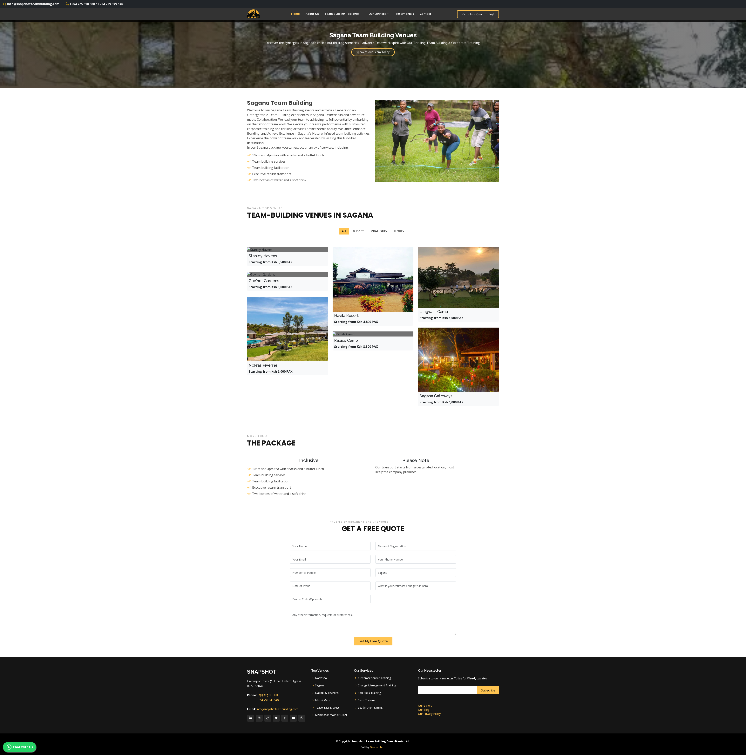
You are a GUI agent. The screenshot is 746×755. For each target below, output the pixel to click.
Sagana (319, 685)
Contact (425, 14)
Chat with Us (23, 747)
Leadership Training (370, 707)
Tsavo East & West (327, 707)
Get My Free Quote (373, 641)
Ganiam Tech (377, 747)
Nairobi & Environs (327, 692)
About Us (312, 14)
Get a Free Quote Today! (478, 14)
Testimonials (404, 14)
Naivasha (321, 678)
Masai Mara (322, 700)
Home (295, 14)
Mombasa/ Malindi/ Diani (331, 715)
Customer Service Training (374, 678)
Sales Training (366, 700)
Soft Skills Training (369, 692)
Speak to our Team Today (373, 52)
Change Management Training (377, 685)
